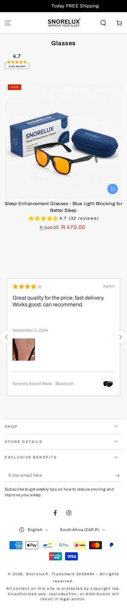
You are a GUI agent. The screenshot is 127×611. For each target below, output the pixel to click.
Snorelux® (37, 574)
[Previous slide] (6, 337)
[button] (103, 23)
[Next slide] (120, 337)
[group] (64, 219)
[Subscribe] (119, 475)
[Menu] (8, 23)
